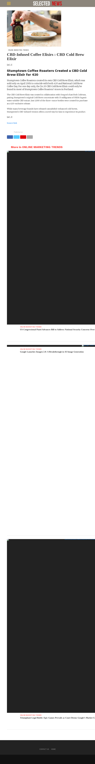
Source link (12, 123)
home (53, 749)
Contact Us (44, 749)
